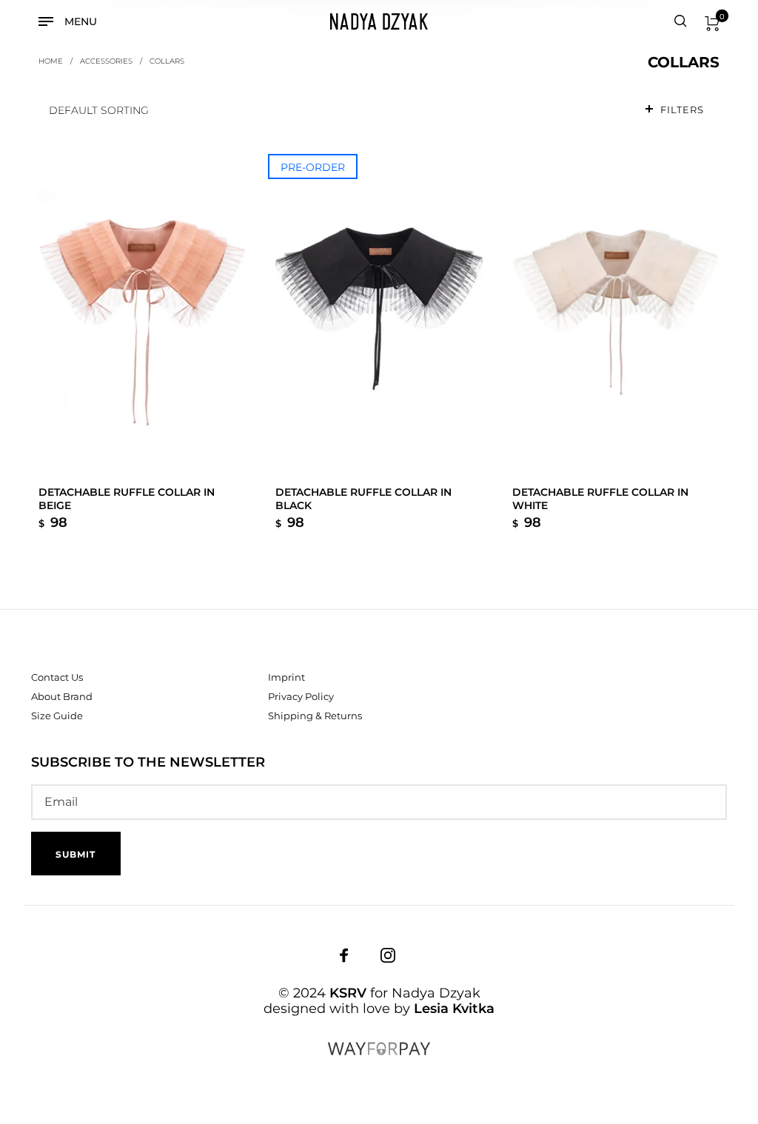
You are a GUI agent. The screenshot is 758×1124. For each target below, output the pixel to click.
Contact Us (57, 677)
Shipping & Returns (315, 715)
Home (50, 60)
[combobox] (335, 109)
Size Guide (57, 715)
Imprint (286, 677)
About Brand (62, 696)
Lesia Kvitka (454, 1008)
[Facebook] (344, 955)
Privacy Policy (301, 696)
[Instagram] (387, 955)
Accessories (106, 60)
